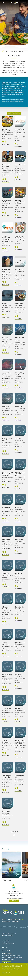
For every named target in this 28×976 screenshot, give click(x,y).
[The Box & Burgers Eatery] (20, 192)
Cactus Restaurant (6, 236)
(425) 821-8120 (6, 138)
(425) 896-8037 (19, 785)
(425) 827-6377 (6, 750)
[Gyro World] (7, 329)
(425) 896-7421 (6, 382)
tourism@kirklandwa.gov (8, 943)
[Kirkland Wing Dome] (20, 364)
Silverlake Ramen (5, 607)
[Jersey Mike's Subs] (7, 364)
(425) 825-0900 (19, 140)
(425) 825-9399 (6, 515)
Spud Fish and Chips (7, 675)
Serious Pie (5, 573)
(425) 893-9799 (6, 245)
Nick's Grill (18, 439)
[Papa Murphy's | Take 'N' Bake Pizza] (20, 464)
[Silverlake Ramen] (7, 599)
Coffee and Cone (6, 270)
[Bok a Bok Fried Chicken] (7, 192)
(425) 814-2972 (19, 244)
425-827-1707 (5, 941)
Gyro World (6, 337)
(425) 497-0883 (19, 483)
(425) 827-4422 (19, 751)
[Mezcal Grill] (20, 398)
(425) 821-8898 (19, 650)
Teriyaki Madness (5, 741)
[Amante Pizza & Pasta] (20, 121)
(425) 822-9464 (19, 382)
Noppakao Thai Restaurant (7, 473)
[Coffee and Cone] (7, 261)
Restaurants (15, 922)
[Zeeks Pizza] (7, 803)
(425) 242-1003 (6, 618)
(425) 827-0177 (6, 716)
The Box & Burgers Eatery (19, 201)
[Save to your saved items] (3, 142)
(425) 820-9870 (19, 446)
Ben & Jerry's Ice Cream (20, 165)
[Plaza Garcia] (20, 531)
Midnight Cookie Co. (7, 439)
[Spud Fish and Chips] (7, 666)
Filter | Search (13, 113)
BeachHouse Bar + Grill (6, 165)
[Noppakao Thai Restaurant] (7, 464)
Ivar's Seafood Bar (19, 338)
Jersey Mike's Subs (6, 373)
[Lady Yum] (7, 398)
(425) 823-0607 (6, 684)
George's (5, 304)
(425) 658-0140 (6, 787)
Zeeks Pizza (6, 811)
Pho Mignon (6, 508)
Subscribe (14, 901)
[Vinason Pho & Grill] (20, 767)
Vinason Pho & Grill (19, 776)
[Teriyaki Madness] (7, 732)
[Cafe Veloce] (20, 227)
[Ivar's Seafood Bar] (20, 329)
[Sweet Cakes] (20, 666)
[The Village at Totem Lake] (7, 767)
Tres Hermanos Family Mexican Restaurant (20, 742)
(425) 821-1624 (19, 313)
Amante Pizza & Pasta (20, 130)
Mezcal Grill (18, 407)
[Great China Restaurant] (20, 295)
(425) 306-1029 (6, 311)
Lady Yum (5, 407)
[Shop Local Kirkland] (20, 565)
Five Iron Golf (19, 270)
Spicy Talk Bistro (20, 643)
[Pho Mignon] (7, 499)
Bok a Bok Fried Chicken (7, 201)
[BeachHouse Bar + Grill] (7, 156)
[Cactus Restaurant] (7, 227)
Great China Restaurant (19, 304)
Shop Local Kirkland (18, 574)
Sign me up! (6, 973)
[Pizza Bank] (20, 499)
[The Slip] (7, 634)
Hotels (19, 919)
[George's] (7, 295)
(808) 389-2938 (19, 211)
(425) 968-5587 (6, 176)
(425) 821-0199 (6, 481)
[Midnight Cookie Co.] (7, 430)
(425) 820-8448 (19, 414)
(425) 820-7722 (6, 549)
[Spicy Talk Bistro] (20, 634)
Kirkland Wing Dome (19, 373)
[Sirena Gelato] (20, 599)
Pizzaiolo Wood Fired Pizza (7, 540)
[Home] (14, 2)
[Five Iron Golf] (20, 261)
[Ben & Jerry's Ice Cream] (20, 156)
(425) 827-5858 (19, 348)
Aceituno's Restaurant (6, 130)
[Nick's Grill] (20, 430)
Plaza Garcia (19, 540)
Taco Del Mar (6, 708)
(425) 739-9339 (19, 615)
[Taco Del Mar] (7, 700)
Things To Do (12, 919)
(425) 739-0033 (6, 650)
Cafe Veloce (19, 236)
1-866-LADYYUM (7, 414)
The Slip (4, 643)
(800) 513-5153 (19, 279)
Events (4, 919)
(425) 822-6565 (19, 682)
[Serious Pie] (7, 565)
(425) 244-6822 (19, 547)
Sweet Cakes (19, 675)
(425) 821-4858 (19, 515)
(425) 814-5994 (6, 347)
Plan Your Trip (6, 922)
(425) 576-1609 (19, 174)
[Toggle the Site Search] (3, 2)
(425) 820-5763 (19, 716)
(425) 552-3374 (6, 279)
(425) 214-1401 (6, 819)
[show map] (5, 142)
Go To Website (5, 144)
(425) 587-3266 (19, 582)
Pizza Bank (18, 508)
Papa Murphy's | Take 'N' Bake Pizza (20, 474)
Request (6, 963)
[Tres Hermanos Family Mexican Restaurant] (20, 732)
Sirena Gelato (19, 607)
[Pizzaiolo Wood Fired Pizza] (7, 531)
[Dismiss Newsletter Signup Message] (26, 964)
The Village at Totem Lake (6, 776)
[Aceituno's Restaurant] (7, 121)
